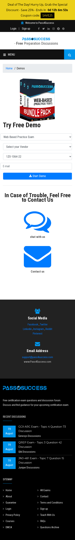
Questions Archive (49, 527)
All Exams (45, 490)
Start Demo (39, 176)
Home (9, 68)
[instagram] (53, 29)
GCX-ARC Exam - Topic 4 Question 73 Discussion (42, 429)
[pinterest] (63, 29)
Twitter (44, 324)
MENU (11, 54)
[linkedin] (48, 29)
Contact (44, 496)
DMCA (9, 527)
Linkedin (27, 329)
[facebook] (38, 29)
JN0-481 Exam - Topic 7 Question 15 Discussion (41, 460)
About (9, 496)
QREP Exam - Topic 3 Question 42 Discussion (40, 444)
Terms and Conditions (51, 502)
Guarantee (11, 502)
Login (13, 28)
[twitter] (43, 29)
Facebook (33, 324)
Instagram (38, 329)
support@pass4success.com (37, 357)
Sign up (26, 28)
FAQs (43, 521)
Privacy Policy (13, 514)
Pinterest (37, 333)
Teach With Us (47, 514)
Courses (10, 521)
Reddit (49, 329)
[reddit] (58, 29)
